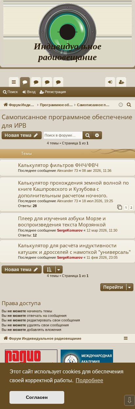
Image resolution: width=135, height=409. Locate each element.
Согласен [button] (37, 397)
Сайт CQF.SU (37, 83)
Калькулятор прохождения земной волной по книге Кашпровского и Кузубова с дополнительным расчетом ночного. (73, 189)
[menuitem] (121, 82)
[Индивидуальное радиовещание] (67, 19)
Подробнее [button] (89, 380)
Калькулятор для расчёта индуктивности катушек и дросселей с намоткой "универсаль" (74, 248)
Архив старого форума (59, 83)
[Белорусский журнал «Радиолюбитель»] (31, 362)
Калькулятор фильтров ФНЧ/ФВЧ (58, 165)
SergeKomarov (70, 230)
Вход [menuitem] (111, 83)
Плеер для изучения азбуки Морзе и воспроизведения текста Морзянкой (62, 221)
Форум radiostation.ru (48, 83)
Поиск (13, 92)
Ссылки (15, 83)
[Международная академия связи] (87, 362)
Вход (31, 92)
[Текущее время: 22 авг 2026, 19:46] (121, 105)
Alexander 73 (67, 170)
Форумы (26, 83)
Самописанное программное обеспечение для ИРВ (67, 121)
